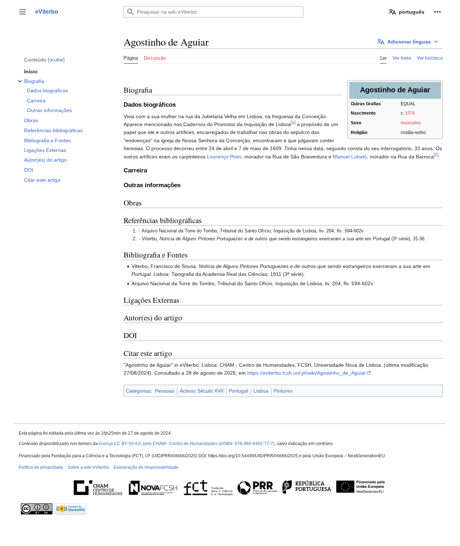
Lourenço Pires (224, 156)
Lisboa (260, 391)
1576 (410, 113)
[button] (22, 12)
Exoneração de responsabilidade (146, 467)
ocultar (56, 60)
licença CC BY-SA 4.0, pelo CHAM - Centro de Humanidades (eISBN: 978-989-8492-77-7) (187, 443)
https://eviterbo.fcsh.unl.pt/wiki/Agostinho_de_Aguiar (306, 373)
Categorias (138, 391)
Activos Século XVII (202, 391)
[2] (436, 154)
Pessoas (164, 391)
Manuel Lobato (350, 156)
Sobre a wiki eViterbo (88, 467)
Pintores (283, 391)
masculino (411, 122)
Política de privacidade (41, 467)
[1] (293, 122)
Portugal (238, 391)
